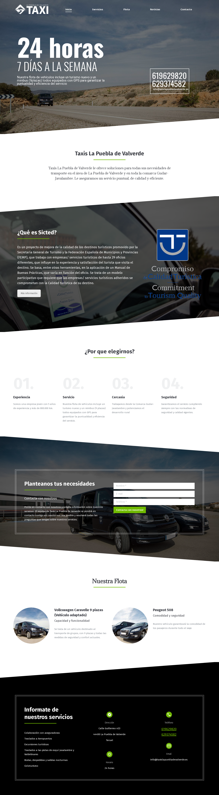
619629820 (169, 75)
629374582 (169, 83)
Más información (29, 293)
